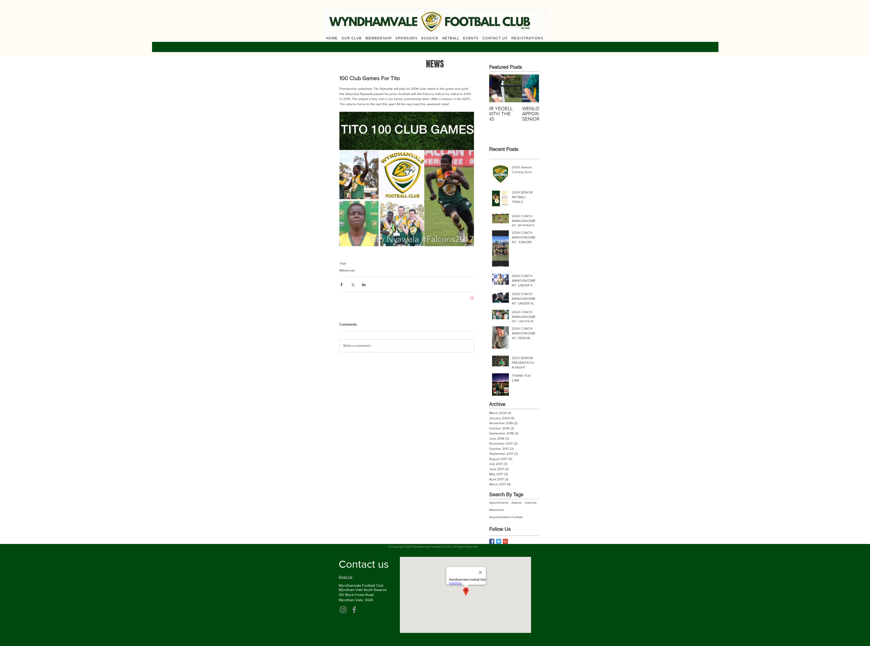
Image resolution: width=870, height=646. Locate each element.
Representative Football (505, 517)
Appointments (499, 502)
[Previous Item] (496, 88)
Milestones (347, 270)
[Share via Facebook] (341, 284)
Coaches (530, 502)
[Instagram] (343, 609)
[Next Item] (532, 88)
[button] (352, 38)
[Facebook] (354, 609)
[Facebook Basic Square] (491, 541)
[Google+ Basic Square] (505, 541)
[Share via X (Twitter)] (352, 284)
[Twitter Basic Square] (498, 541)
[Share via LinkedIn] (364, 284)
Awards (516, 502)
